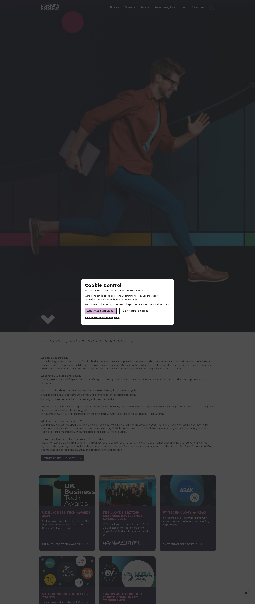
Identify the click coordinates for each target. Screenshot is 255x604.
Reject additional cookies (135, 311)
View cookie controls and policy (102, 317)
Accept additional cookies (100, 311)
